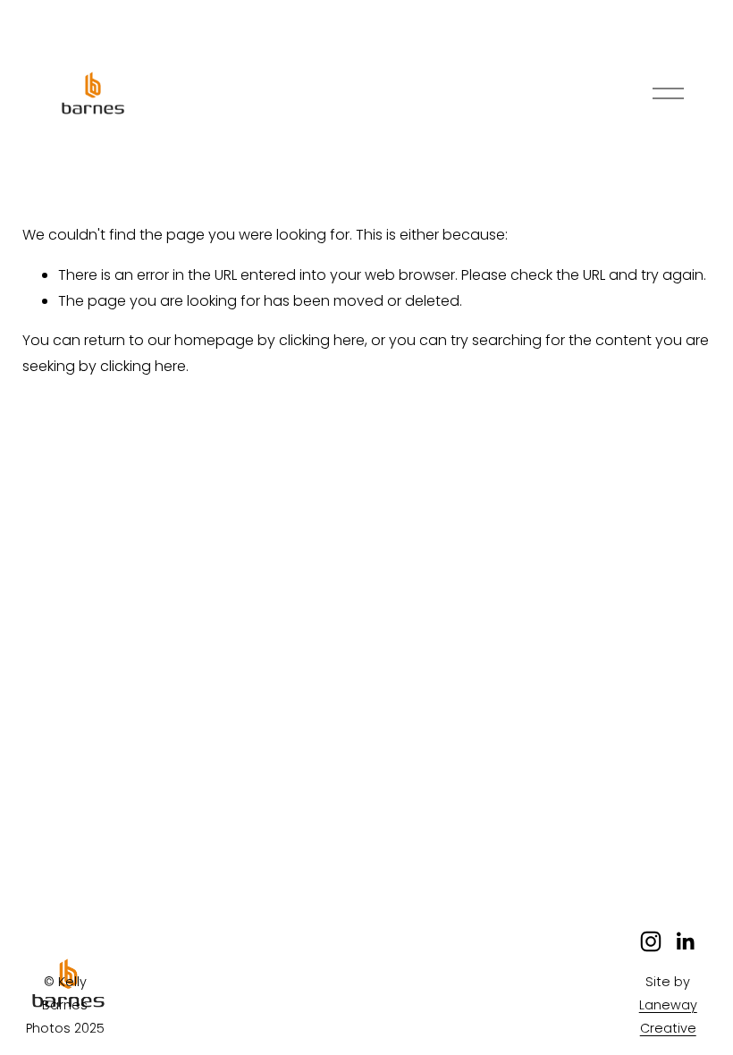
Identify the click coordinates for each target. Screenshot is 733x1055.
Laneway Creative (668, 1016)
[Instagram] (650, 941)
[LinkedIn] (684, 941)
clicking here (322, 340)
